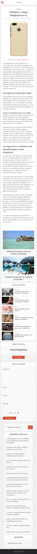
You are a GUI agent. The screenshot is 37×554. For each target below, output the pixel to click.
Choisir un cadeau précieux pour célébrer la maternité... (24, 318)
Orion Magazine (27, 18)
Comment (6, 369)
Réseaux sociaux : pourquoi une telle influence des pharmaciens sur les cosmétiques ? (17, 493)
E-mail (5, 395)
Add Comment (16, 18)
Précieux (18, 9)
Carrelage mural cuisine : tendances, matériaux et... (22, 292)
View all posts (18, 357)
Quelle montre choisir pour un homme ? (18, 532)
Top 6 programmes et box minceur (17, 473)
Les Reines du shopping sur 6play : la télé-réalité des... (22, 327)
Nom (5, 387)
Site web (5, 404)
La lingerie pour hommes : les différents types (23, 335)
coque (32, 105)
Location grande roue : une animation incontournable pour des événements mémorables (17, 441)
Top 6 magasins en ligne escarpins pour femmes (21, 301)
